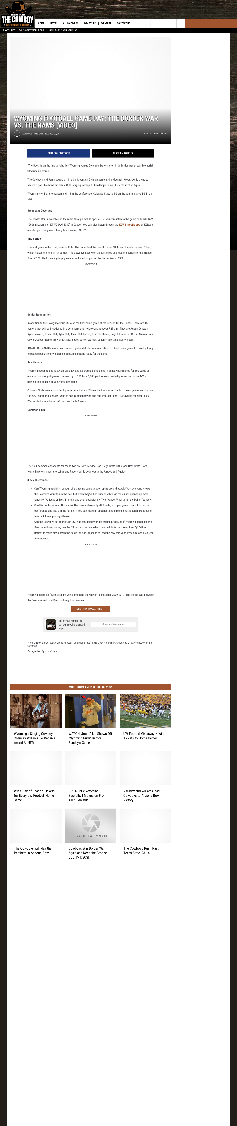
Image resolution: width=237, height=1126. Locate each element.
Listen (53, 23)
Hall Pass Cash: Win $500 (63, 30)
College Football (64, 642)
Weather (106, 23)
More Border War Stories (91, 609)
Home (41, 23)
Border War (48, 642)
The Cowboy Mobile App (31, 30)
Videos (53, 651)
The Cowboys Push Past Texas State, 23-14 (141, 850)
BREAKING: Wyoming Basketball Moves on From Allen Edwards (87, 795)
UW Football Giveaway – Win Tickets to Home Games (143, 736)
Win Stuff (90, 23)
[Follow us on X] (180, 23)
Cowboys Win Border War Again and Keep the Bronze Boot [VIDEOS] (88, 852)
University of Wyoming (128, 642)
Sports (45, 651)
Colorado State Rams (85, 642)
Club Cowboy (70, 23)
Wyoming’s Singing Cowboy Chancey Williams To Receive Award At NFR (34, 738)
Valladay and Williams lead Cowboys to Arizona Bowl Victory (141, 795)
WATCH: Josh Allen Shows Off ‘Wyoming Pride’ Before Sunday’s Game (90, 738)
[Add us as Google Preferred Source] (163, 23)
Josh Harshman (106, 642)
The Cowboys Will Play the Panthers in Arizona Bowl (33, 850)
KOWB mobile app (129, 224)
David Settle (27, 133)
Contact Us (123, 23)
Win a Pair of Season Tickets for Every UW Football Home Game (34, 795)
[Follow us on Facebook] (172, 23)
